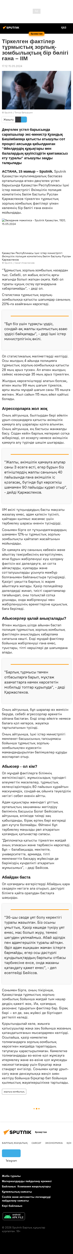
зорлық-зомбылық (14, 1091)
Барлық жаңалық (15, 1143)
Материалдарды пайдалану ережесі (27, 1181)
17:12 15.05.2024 (12, 66)
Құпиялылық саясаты (17, 1191)
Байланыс (9, 1186)
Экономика (54, 1143)
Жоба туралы (11, 1175)
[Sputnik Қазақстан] (11, 29)
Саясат (36, 1143)
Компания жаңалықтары (34, 1186)
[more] (66, 345)
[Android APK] (14, 1216)
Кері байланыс (12, 1205)
